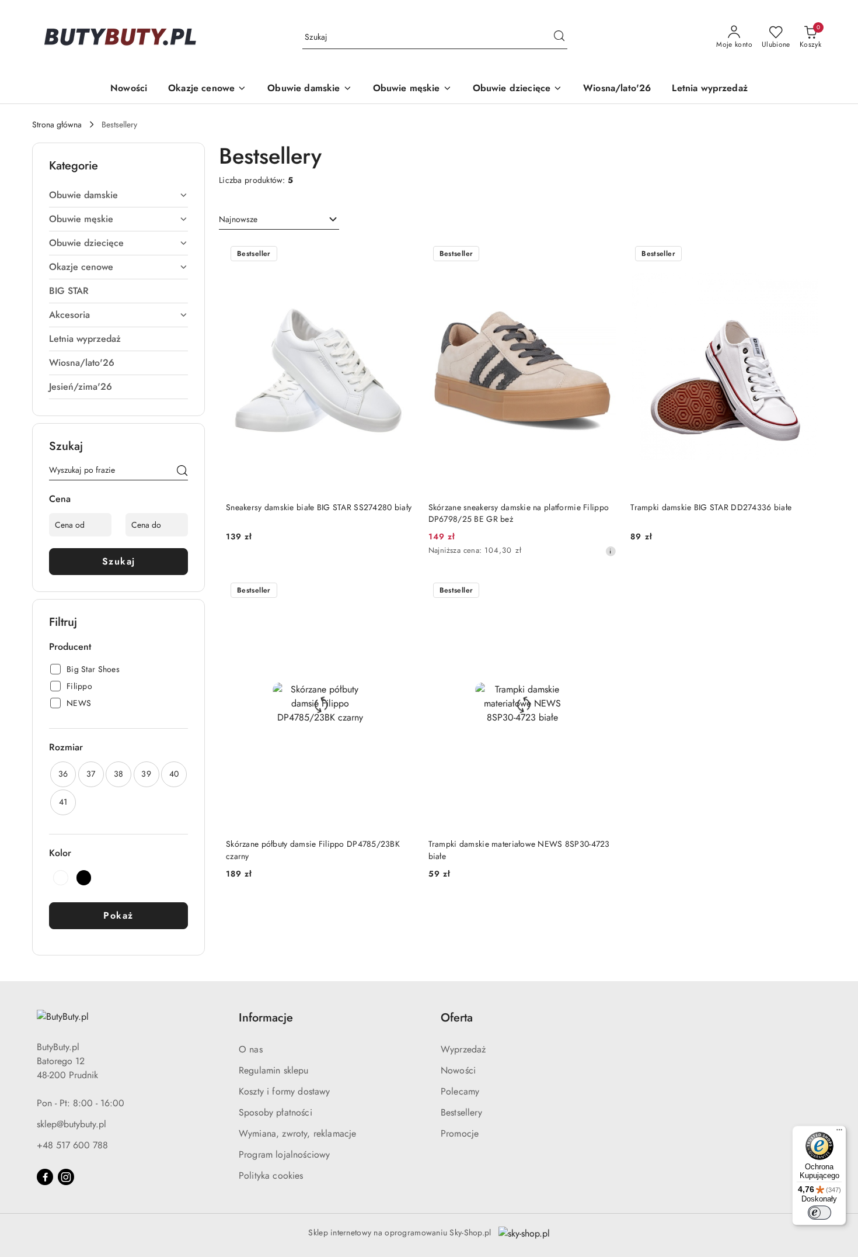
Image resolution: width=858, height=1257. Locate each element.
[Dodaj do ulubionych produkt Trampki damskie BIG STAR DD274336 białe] (805, 255)
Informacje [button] (266, 1017)
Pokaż (118, 915)
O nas (251, 1049)
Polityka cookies (271, 1175)
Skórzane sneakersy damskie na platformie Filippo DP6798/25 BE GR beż (518, 513)
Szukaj (118, 561)
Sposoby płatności (275, 1112)
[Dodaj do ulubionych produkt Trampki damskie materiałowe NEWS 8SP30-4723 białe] (603, 591)
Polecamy (460, 1091)
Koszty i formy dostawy (284, 1091)
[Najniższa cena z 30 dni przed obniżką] (610, 551)
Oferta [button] (457, 1017)
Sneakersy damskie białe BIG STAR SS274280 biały (318, 507)
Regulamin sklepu (274, 1070)
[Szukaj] (182, 472)
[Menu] (839, 1133)
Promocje (460, 1133)
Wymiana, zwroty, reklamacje (297, 1133)
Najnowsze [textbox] (238, 219)
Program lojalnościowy (284, 1154)
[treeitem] (118, 195)
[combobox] (279, 220)
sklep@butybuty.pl (71, 1124)
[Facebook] (45, 1177)
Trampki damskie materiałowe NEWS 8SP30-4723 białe (519, 849)
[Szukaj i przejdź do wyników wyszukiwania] (559, 37)
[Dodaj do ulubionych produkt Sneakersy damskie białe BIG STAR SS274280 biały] (401, 255)
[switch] (819, 1213)
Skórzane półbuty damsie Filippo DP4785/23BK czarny (313, 849)
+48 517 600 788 (72, 1145)
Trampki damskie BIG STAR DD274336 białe (710, 507)
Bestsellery (461, 1112)
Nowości (458, 1070)
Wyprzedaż (463, 1049)
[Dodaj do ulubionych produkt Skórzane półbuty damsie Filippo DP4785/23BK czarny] (401, 591)
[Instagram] (66, 1177)
